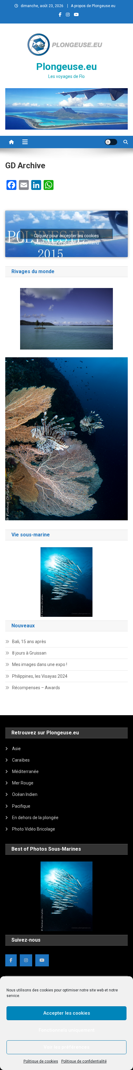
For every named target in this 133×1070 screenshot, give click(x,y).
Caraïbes (21, 760)
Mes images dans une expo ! (39, 664)
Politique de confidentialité (84, 1061)
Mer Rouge (22, 782)
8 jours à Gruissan (29, 653)
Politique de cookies (41, 1061)
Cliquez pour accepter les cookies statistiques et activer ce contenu (66, 236)
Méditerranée (25, 771)
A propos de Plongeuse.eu (93, 6)
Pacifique (21, 806)
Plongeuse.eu (66, 66)
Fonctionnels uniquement (67, 1030)
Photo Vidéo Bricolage (33, 829)
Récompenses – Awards (36, 687)
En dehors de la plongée (35, 817)
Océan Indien (24, 794)
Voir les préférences (66, 1047)
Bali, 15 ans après (29, 641)
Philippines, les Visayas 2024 (39, 676)
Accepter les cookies (66, 1013)
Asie (16, 748)
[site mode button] (111, 142)
